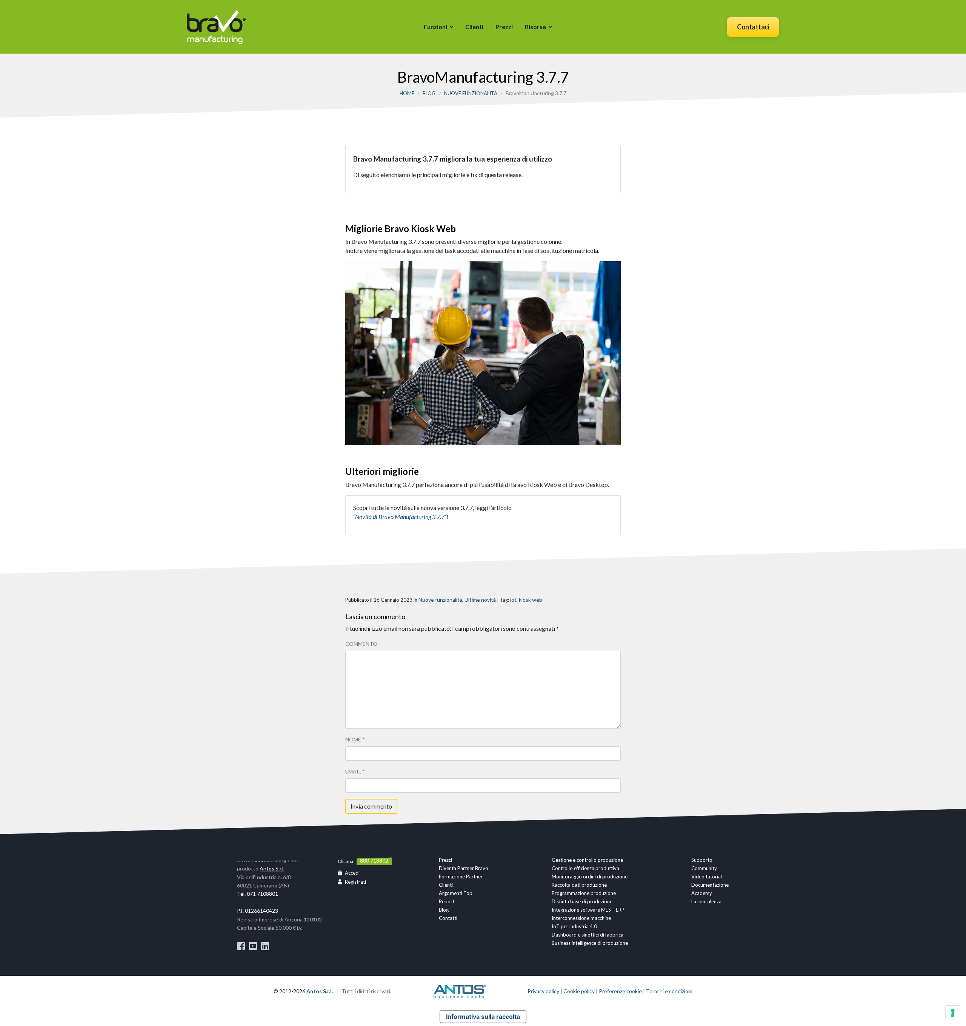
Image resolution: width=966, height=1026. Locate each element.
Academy (701, 893)
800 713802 (374, 861)
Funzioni (435, 26)
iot (513, 599)
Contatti (448, 918)
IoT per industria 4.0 (574, 926)
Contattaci (753, 27)
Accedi (352, 873)
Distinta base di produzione (582, 901)
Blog (429, 93)
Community (704, 868)
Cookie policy (579, 991)
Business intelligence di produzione (590, 943)
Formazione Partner (461, 876)
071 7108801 (262, 893)
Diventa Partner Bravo (463, 868)
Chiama (345, 861)
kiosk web (530, 599)
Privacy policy (543, 991)
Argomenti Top (455, 893)
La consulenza (706, 901)
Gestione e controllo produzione (587, 860)
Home (407, 93)
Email (355, 771)
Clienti (474, 26)
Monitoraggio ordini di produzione (590, 876)
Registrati (355, 882)
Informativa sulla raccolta (483, 1016)
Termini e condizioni (669, 991)
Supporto (701, 860)
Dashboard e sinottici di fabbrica (587, 935)
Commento (361, 644)
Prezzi (504, 26)
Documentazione (710, 885)
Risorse (535, 26)
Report (446, 901)
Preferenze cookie (620, 991)
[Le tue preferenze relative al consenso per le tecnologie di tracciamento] (953, 1013)
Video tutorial (706, 876)
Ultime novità (480, 599)
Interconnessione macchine (581, 918)
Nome (355, 739)
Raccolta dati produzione (579, 885)
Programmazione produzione (584, 893)
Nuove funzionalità (470, 93)
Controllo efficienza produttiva (585, 868)
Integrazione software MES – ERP (588, 910)
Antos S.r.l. (272, 868)
